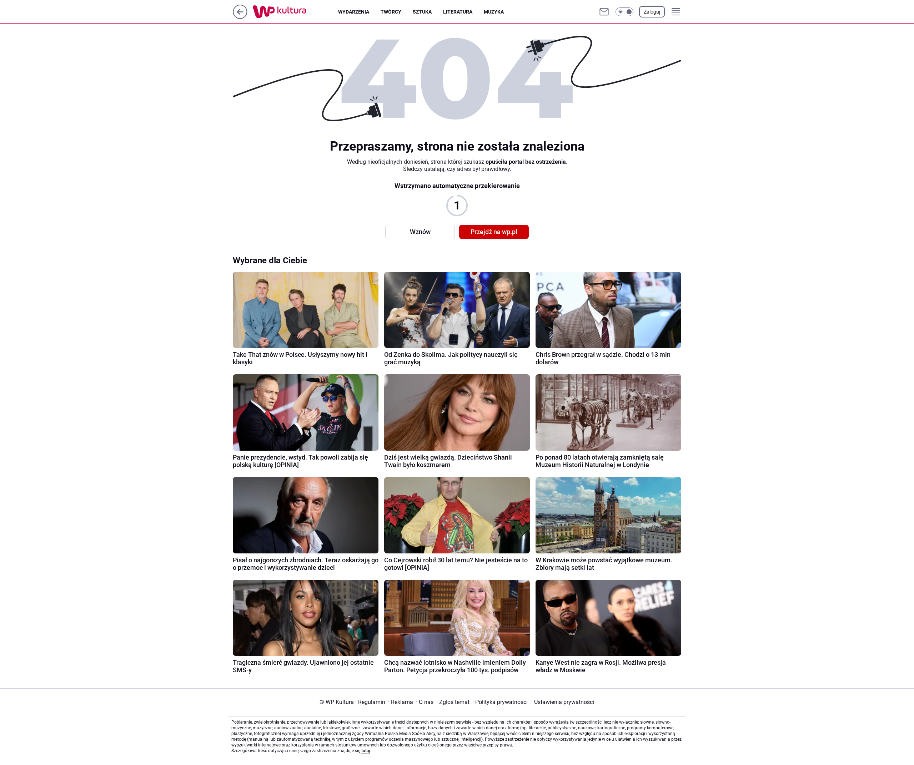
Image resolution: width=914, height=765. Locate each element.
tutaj (365, 750)
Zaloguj (652, 12)
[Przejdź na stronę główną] (240, 17)
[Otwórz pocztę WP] (604, 11)
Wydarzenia (353, 12)
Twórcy (391, 12)
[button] (624, 11)
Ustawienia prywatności (562, 702)
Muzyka (494, 12)
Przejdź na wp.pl (494, 231)
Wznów (420, 231)
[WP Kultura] (295, 11)
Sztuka (422, 12)
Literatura (457, 12)
